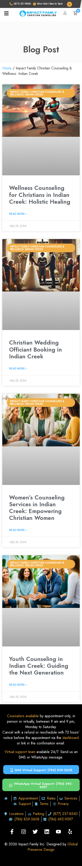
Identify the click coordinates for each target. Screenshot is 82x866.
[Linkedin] (47, 832)
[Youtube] (58, 832)
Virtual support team (20, 751)
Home (7, 68)
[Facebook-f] (12, 832)
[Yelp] (70, 832)
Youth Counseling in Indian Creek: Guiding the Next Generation (38, 666)
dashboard (70, 737)
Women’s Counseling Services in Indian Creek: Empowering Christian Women (37, 507)
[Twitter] (35, 832)
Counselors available (23, 716)
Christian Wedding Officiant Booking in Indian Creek (35, 349)
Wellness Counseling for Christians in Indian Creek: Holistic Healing (39, 194)
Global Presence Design (53, 847)
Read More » (18, 213)
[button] (69, 4)
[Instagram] (23, 832)
